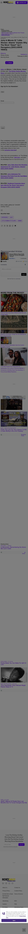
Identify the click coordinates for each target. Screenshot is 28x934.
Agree (14, 920)
